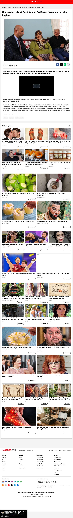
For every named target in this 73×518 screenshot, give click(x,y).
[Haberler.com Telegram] (15, 485)
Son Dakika (21, 117)
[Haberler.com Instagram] (12, 481)
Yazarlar (21, 465)
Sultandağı (5, 117)
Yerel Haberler (22, 468)
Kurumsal (56, 455)
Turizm (20, 463)
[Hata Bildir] (34, 496)
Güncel (9, 7)
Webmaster (56, 468)
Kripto (3, 465)
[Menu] (2, 2)
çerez (2, 512)
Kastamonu (11, 117)
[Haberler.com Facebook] (6, 481)
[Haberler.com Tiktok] (12, 485)
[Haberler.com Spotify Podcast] (21, 481)
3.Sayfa (3, 468)
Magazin (3, 461)
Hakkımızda (51, 450)
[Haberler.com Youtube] (9, 485)
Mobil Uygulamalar (58, 470)
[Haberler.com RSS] (3, 485)
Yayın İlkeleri (69, 450)
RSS (55, 472)
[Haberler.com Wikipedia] (6, 485)
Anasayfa (3, 7)
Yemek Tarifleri (39, 468)
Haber (31, 494)
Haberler (4, 455)
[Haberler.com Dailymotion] (18, 485)
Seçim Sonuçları (40, 461)
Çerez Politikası (57, 461)
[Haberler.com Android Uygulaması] (47, 482)
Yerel (16, 117)
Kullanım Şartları (57, 457)
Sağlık (20, 457)
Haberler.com (39, 455)
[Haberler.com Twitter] (9, 481)
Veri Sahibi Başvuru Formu (60, 465)
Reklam (56, 450)
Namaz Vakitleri (39, 459)
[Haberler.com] (9, 450)
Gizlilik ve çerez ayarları (26, 496)
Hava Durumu (39, 457)
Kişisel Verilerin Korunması (60, 463)
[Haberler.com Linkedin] (15, 481)
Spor (3, 459)
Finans (20, 461)
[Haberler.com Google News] (3, 481)
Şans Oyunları (39, 463)
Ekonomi (4, 457)
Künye (64, 450)
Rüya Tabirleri (39, 465)
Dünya (3, 470)
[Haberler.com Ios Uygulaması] (40, 482)
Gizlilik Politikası (57, 459)
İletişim (60, 450)
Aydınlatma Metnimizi (13, 515)
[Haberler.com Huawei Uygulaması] (54, 482)
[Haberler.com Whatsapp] (18, 481)
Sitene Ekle (56, 474)
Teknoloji (21, 459)
